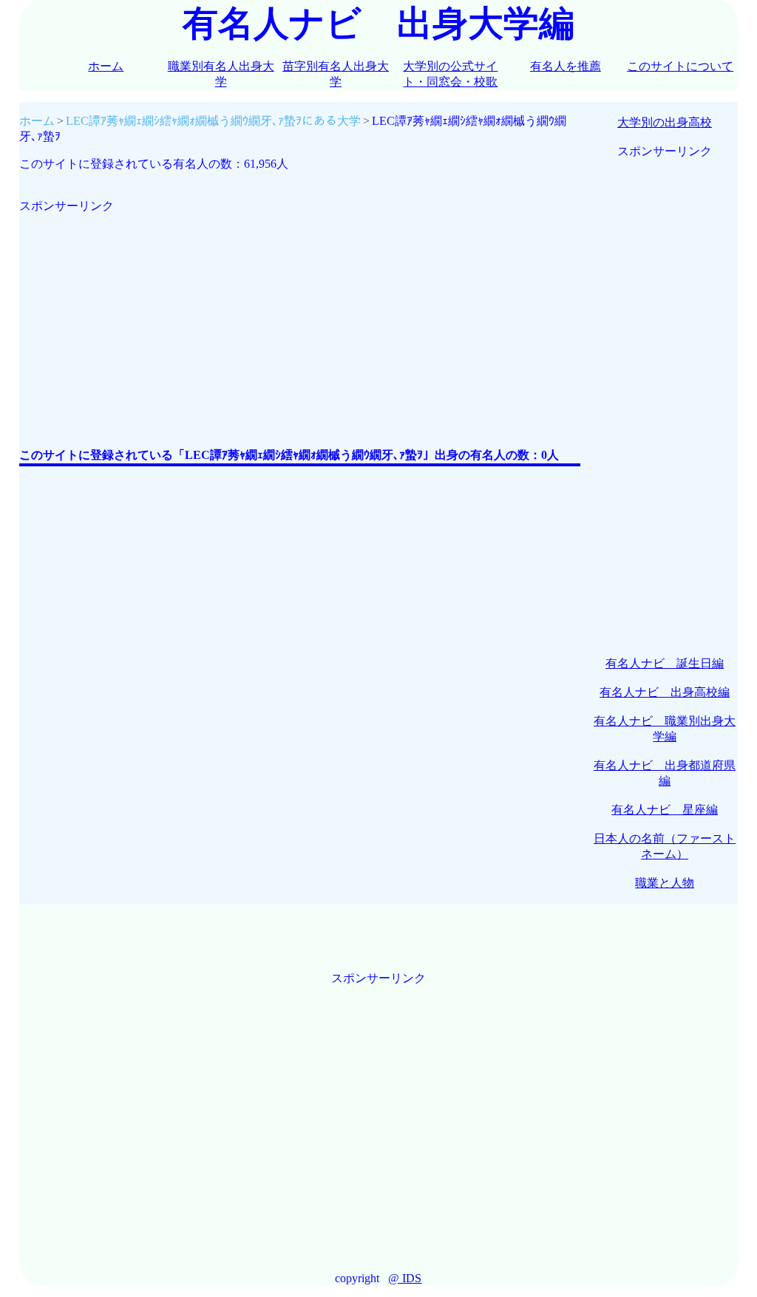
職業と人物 (664, 882)
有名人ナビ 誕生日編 (664, 663)
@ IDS (404, 1278)
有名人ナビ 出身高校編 (665, 692)
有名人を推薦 (565, 66)
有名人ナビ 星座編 (664, 809)
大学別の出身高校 (664, 122)
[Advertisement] (299, 317)
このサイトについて (680, 66)
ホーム (105, 66)
